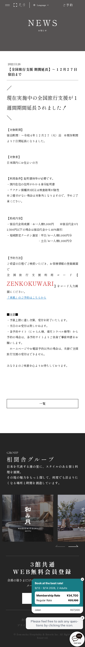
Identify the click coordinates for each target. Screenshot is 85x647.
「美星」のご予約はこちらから (26, 297)
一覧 (42, 403)
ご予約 (68, 5)
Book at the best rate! (49, 583)
